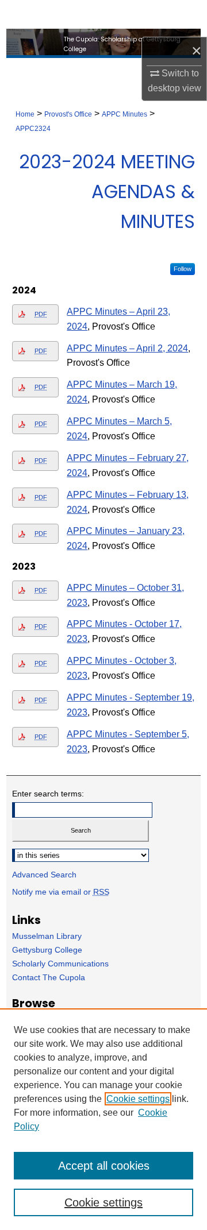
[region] (103, 1119)
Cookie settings (138, 1099)
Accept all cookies (104, 1165)
